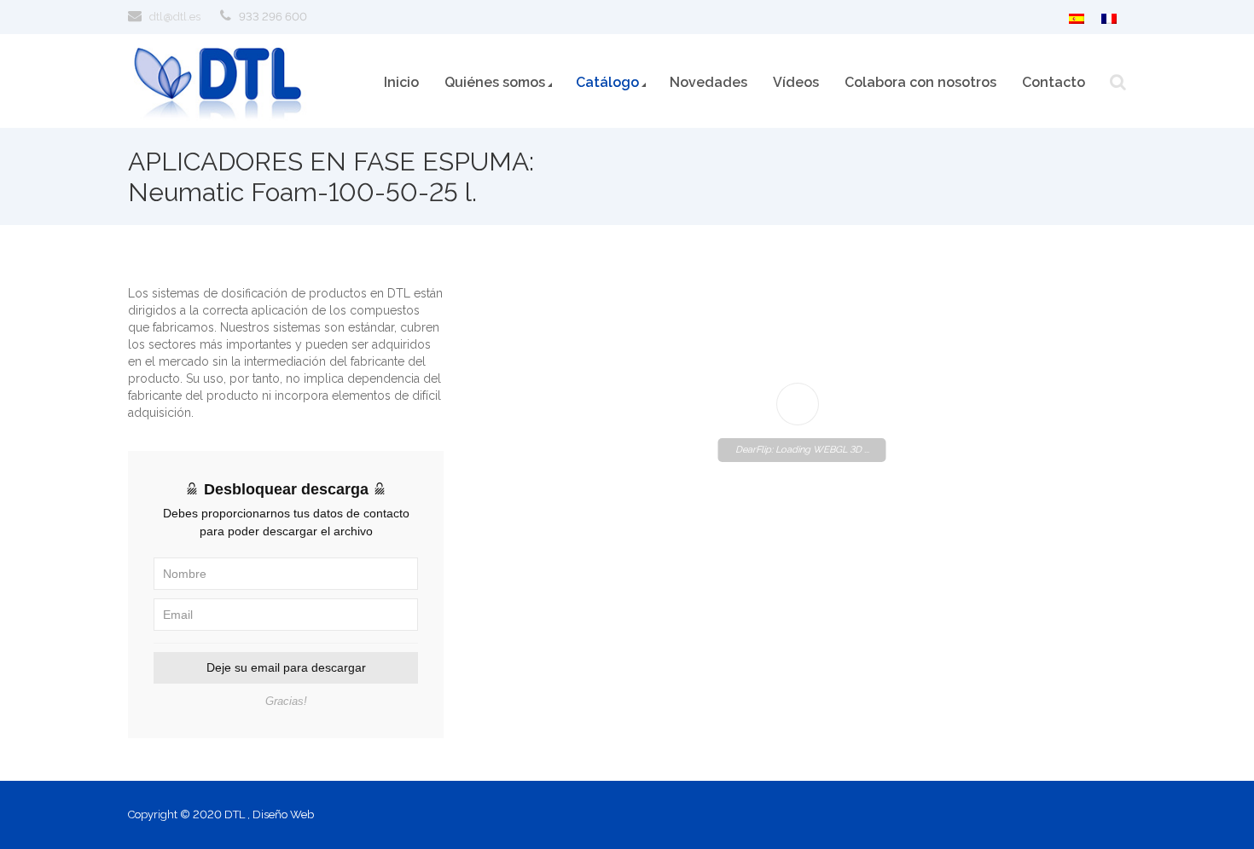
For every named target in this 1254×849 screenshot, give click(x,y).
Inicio (401, 82)
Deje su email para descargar (286, 667)
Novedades (708, 82)
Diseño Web (283, 814)
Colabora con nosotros (920, 82)
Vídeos (796, 82)
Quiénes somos (494, 82)
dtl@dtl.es (174, 16)
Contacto (1053, 82)
